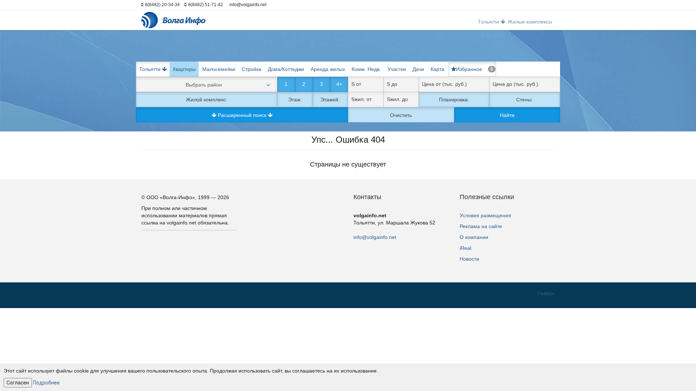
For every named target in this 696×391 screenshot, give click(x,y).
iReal (465, 248)
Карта (437, 69)
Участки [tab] (397, 69)
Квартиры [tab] (184, 69)
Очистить (401, 115)
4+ (339, 84)
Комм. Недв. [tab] (366, 69)
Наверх (546, 293)
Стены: (524, 99)
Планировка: (454, 99)
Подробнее (46, 383)
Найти (507, 115)
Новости (469, 259)
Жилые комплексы (530, 22)
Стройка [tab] (251, 69)
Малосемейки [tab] (218, 69)
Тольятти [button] (489, 22)
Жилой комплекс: (206, 99)
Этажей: (330, 99)
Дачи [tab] (418, 69)
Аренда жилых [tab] (328, 69)
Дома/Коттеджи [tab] (286, 69)
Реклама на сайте (481, 226)
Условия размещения (485, 215)
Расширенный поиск (242, 115)
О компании (474, 237)
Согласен (18, 383)
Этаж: (295, 99)
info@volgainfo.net (374, 237)
